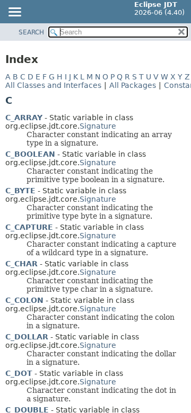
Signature (98, 126)
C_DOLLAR (26, 337)
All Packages (132, 85)
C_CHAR (21, 263)
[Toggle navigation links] (14, 12)
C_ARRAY (23, 117)
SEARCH (31, 32)
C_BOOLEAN (30, 154)
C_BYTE (20, 190)
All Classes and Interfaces (53, 85)
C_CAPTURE (29, 227)
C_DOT (18, 373)
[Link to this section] (19, 100)
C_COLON (24, 300)
